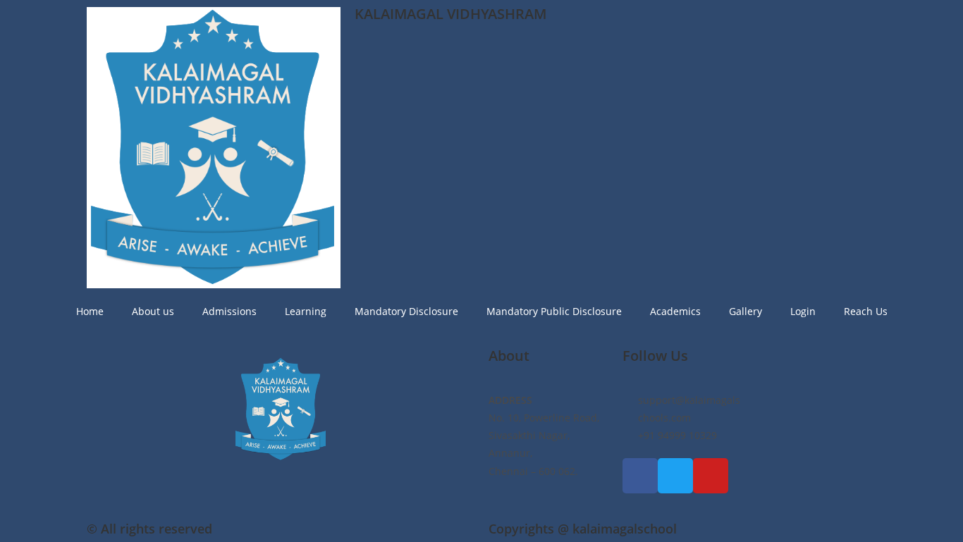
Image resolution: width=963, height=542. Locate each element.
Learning (305, 311)
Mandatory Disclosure (406, 311)
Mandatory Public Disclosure (554, 311)
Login (803, 311)
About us (153, 311)
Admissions (229, 311)
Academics (675, 311)
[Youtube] (710, 475)
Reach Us (866, 311)
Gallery (745, 311)
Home (90, 311)
